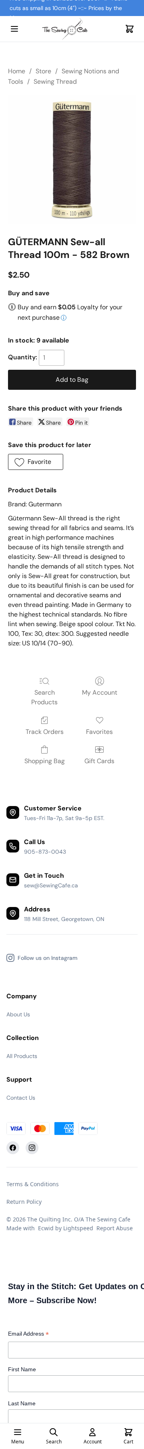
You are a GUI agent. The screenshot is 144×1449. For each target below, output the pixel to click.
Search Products (44, 697)
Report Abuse (114, 1228)
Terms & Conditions (32, 1184)
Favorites (99, 732)
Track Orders (45, 732)
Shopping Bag (44, 761)
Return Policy (24, 1201)
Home (16, 71)
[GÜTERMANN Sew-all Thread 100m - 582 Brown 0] (72, 159)
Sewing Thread (55, 81)
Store (43, 71)
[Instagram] (32, 1147)
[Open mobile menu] (14, 29)
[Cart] (130, 29)
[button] (35, 462)
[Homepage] (72, 29)
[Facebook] (12, 1147)
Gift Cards (99, 761)
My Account (99, 692)
